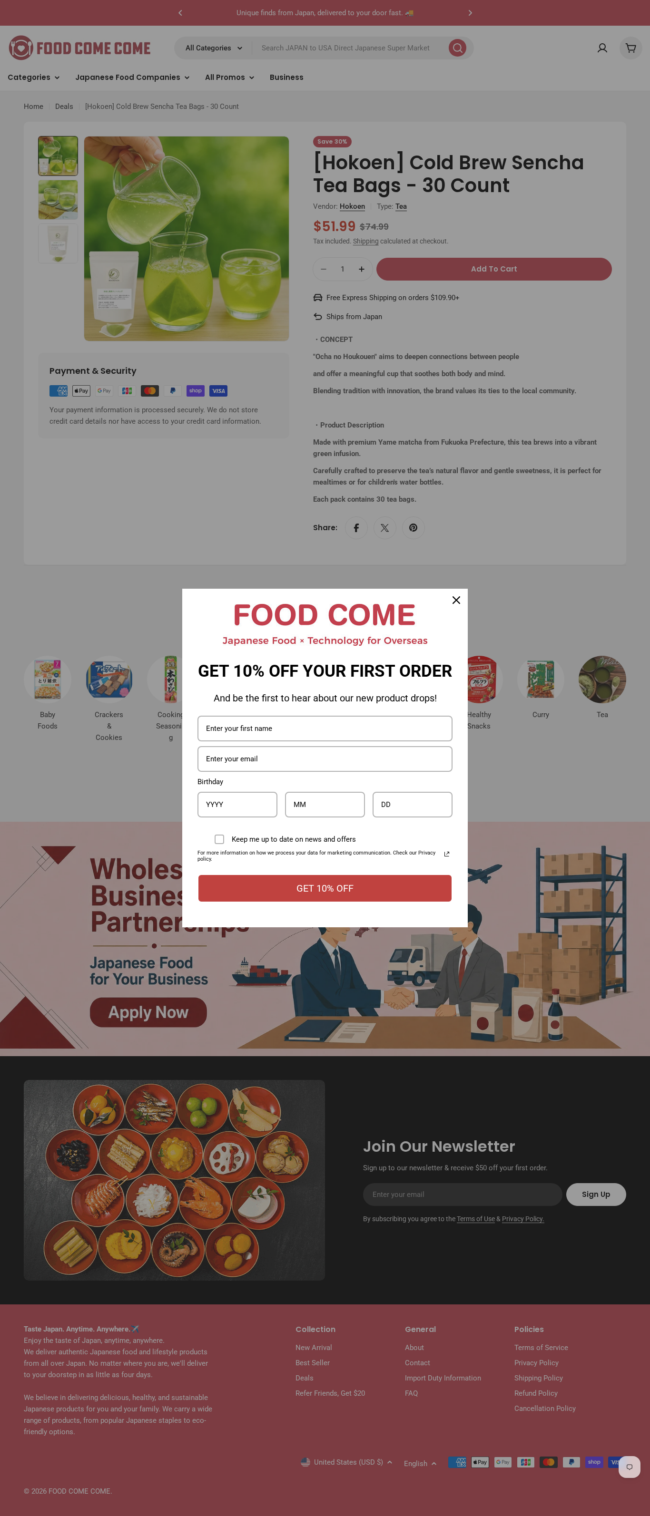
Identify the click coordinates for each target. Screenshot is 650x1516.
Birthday (210, 781)
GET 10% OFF (325, 888)
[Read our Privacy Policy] (447, 854)
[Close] (456, 600)
